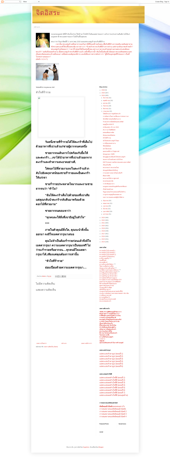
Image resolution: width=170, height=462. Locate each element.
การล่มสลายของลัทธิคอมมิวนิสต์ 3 (113, 414)
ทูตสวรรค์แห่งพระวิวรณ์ (106, 285)
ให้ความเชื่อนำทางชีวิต (106, 266)
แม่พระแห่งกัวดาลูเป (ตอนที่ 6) (111, 366)
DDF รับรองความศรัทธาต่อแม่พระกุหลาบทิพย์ (116, 162)
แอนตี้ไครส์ (102, 260)
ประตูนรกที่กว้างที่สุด (105, 287)
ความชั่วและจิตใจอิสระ (106, 264)
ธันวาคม (106, 98)
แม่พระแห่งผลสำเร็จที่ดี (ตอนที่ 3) (112, 382)
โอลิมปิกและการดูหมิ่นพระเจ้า (112, 113)
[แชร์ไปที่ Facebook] (63, 276)
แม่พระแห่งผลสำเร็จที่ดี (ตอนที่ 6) (112, 390)
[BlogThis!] (58, 276)
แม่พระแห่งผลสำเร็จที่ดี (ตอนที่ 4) (112, 385)
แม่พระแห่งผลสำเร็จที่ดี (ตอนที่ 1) (112, 378)
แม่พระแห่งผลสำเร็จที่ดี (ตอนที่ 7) (112, 393)
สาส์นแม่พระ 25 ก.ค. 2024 (111, 127)
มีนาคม (105, 208)
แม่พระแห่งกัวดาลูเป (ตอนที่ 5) (111, 364)
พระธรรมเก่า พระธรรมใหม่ (111, 167)
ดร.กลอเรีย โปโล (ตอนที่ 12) (107, 254)
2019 (103, 228)
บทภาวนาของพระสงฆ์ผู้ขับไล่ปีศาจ (113, 197)
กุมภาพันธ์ (106, 211)
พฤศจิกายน (106, 100)
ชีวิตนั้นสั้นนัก (107, 146)
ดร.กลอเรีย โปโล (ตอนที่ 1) (107, 250)
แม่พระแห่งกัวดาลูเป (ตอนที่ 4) (111, 361)
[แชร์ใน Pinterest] (65, 276)
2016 (103, 236)
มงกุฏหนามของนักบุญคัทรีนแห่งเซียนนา (115, 186)
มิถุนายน (106, 200)
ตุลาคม (105, 103)
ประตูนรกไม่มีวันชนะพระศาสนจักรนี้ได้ (111, 291)
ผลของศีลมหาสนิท (108, 132)
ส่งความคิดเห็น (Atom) (51, 347)
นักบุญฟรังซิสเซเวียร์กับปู (110, 170)
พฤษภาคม (106, 203)
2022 (103, 220)
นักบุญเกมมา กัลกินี (108, 154)
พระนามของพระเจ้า (105, 301)
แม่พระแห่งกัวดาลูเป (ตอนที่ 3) (111, 359)
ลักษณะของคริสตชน (109, 135)
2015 (103, 239)
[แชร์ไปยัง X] (60, 276)
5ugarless (86, 447)
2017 (103, 234)
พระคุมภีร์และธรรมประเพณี (107, 299)
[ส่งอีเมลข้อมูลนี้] (56, 276)
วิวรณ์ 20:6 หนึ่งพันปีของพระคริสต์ (113, 122)
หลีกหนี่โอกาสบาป (104, 289)
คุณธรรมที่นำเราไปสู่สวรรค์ (111, 151)
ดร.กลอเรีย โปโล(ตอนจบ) (107, 256)
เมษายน (105, 206)
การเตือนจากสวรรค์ (105, 295)
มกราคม (106, 214)
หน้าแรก (37, 27)
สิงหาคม (106, 108)
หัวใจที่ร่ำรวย (107, 138)
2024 (103, 95)
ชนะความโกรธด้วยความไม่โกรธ (113, 159)
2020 (103, 225)
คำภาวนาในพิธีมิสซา (109, 130)
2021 (103, 223)
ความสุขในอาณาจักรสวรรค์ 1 (108, 274)
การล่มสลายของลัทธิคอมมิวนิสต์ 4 (113, 416)
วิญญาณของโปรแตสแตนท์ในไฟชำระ (114, 192)
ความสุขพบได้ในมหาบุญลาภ (108, 278)
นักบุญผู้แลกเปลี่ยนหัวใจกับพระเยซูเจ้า (114, 157)
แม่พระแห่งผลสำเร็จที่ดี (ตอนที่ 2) (112, 380)
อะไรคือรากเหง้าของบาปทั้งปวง (109, 270)
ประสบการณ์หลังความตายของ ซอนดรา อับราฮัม (114, 293)
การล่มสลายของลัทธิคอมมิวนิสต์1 (112, 409)
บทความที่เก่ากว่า (86, 343)
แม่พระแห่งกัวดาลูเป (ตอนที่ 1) (111, 354)
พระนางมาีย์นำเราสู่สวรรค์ (111, 178)
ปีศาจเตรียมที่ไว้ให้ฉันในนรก (108, 283)
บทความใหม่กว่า (41, 343)
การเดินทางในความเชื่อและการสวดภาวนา (116, 116)
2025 (103, 93)
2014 (103, 242)
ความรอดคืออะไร (104, 297)
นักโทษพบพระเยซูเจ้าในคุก (111, 140)
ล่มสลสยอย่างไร (112, 406)
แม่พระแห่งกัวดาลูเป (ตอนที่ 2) (111, 356)
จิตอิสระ (48, 13)
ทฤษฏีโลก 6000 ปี (108, 124)
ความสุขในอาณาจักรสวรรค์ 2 (108, 276)
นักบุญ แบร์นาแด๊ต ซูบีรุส (107, 268)
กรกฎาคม (106, 111)
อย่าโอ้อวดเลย (107, 149)
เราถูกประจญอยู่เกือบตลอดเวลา (112, 194)
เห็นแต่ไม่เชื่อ (107, 165)
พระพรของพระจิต (108, 181)
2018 (103, 231)
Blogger (101, 447)
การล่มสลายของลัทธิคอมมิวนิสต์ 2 (113, 411)
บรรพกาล (102, 339)
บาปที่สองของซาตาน (109, 143)
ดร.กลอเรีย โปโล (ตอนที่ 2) (107, 252)
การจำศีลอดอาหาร (108, 184)
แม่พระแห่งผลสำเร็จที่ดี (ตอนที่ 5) (112, 388)
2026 (103, 90)
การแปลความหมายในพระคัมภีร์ (112, 173)
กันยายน (106, 106)
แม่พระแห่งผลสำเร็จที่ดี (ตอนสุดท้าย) (113, 395)
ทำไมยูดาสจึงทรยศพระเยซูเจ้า (108, 272)
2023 (103, 217)
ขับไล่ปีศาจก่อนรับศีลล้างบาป (112, 119)
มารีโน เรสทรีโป (104, 258)
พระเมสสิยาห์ (103, 262)
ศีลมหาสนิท (106, 176)
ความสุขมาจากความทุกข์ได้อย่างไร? (110, 280)
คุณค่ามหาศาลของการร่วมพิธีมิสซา (110, 281)
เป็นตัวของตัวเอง (108, 189)
